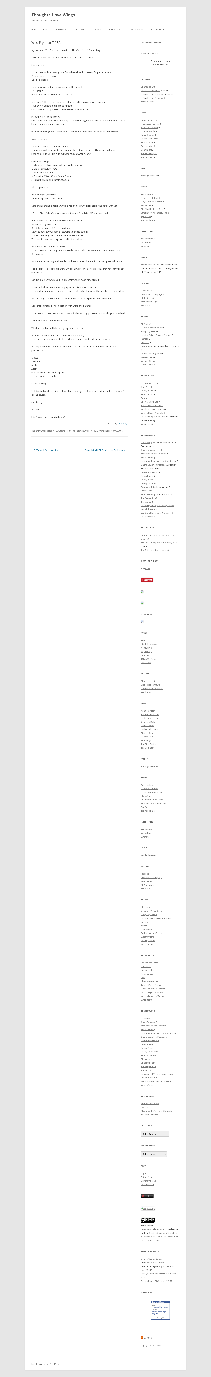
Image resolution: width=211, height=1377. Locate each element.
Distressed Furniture (150, 90)
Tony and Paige (148, 220)
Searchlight (146, 149)
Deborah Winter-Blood (151, 327)
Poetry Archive (148, 479)
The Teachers (78, 430)
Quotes (147, 568)
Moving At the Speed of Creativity (156, 542)
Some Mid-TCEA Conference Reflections (106, 450)
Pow (143, 398)
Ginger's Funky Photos (151, 201)
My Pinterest (147, 298)
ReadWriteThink (148, 487)
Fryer (126, 424)
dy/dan (144, 538)
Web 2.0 (94, 430)
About (46, 29)
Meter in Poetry (148, 457)
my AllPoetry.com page (151, 294)
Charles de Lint (148, 86)
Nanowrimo (62, 29)
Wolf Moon (137, 29)
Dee (143, 1258)
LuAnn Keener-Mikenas (152, 94)
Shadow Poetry (148, 494)
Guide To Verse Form (151, 450)
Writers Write (147, 516)
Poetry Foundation (149, 483)
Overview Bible (148, 131)
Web (87, 430)
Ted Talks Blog (147, 238)
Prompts (98, 29)
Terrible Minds (147, 101)
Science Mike (147, 146)
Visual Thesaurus (149, 509)
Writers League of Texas (152, 416)
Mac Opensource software (153, 453)
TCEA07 (121, 424)
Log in (143, 1173)
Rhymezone (146, 490)
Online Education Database (154, 464)
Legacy (144, 1345)
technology (65, 430)
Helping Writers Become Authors (156, 335)
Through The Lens (149, 175)
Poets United (147, 394)
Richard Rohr (147, 142)
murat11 (145, 342)
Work (101, 430)
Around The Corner (150, 535)
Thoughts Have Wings (53, 15)
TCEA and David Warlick (44, 450)
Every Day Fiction (149, 331)
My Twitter (146, 305)
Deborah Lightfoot (149, 198)
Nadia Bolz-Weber (149, 127)
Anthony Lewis (148, 194)
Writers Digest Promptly (152, 412)
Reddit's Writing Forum (151, 353)
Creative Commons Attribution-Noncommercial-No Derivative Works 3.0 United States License (159, 1237)
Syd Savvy (146, 216)
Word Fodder (147, 364)
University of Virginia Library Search (157, 505)
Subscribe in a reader (151, 42)
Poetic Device (147, 475)
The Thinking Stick (149, 550)
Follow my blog (160, 1318)
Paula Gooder (147, 135)
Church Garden (155, 1258)
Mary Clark (146, 205)
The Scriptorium (148, 498)
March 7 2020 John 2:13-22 (160, 1281)
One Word (146, 387)
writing (154, 1312)
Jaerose (144, 338)
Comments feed (148, 1180)
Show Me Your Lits (149, 401)
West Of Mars (147, 357)
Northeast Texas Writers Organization (159, 461)
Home (34, 29)
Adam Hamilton (148, 120)
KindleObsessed (149, 264)
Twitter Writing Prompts (152, 405)
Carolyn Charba (148, 1273)
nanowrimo (146, 346)
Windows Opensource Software (156, 513)
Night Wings (81, 29)
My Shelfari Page (149, 301)
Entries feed (146, 1177)
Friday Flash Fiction (149, 383)
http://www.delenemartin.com (155, 1229)
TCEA (57, 430)
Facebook (145, 290)
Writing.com (146, 424)
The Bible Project (149, 153)
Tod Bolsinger (147, 157)
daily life (155, 1314)
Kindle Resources (158, 29)
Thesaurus (146, 501)
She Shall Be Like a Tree (152, 209)
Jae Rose (148, 1338)
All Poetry (145, 324)
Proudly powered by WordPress (45, 1364)
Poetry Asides (147, 390)
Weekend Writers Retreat (153, 409)
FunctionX (145, 442)
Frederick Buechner (150, 123)
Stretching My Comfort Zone (154, 212)
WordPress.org (148, 1184)
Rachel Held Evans (149, 138)
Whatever (145, 246)
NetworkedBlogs (158, 1302)
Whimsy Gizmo (148, 361)
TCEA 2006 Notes (116, 29)
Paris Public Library (150, 472)
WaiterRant (146, 242)
